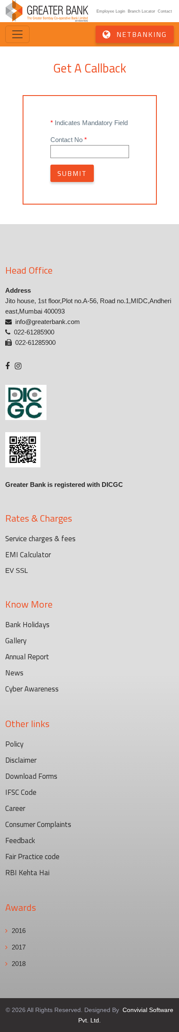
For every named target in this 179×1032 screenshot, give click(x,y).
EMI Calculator (28, 554)
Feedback (20, 840)
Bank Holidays (27, 624)
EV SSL (16, 570)
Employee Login (110, 11)
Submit (72, 173)
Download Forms (31, 776)
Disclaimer (20, 760)
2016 (19, 930)
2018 (19, 963)
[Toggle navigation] (17, 34)
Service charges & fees (40, 538)
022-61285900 (34, 332)
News (14, 672)
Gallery (16, 640)
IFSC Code (20, 792)
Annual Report (27, 656)
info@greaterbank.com (47, 321)
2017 (19, 947)
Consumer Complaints (38, 824)
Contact (165, 11)
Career (15, 808)
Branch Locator (141, 11)
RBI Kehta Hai (27, 872)
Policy (14, 744)
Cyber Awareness (32, 689)
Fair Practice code (32, 856)
